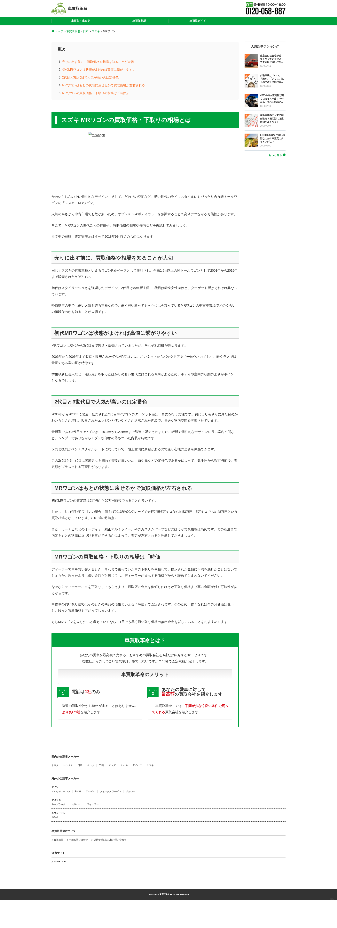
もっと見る (275, 155)
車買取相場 (139, 20)
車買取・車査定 (80, 20)
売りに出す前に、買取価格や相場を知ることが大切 (98, 61)
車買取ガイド (198, 20)
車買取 (332, 899)
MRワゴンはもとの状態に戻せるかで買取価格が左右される (103, 85)
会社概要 (58, 839)
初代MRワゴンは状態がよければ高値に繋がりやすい (99, 69)
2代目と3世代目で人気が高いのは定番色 (90, 77)
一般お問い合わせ (78, 839)
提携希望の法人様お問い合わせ (110, 839)
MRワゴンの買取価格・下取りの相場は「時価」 (95, 93)
